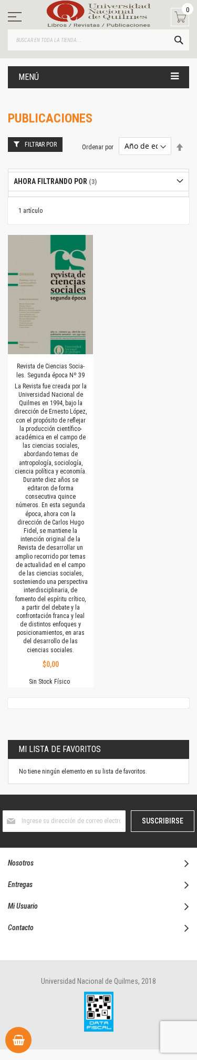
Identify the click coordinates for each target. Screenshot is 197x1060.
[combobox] (98, 39)
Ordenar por (97, 146)
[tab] (98, 181)
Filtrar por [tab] (41, 144)
